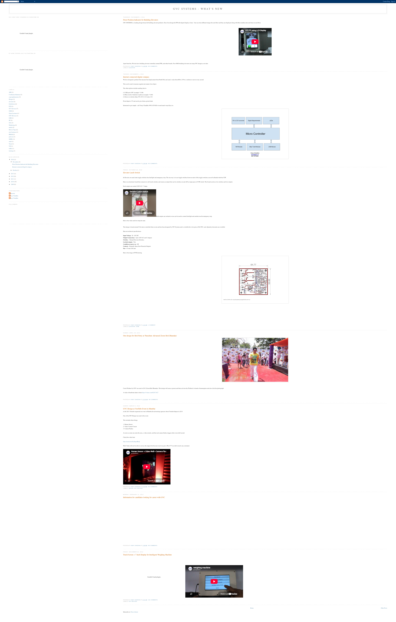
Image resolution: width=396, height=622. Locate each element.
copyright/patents (14, 97)
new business (12, 132)
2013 (12, 174)
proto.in (11, 137)
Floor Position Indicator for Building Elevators (140, 20)
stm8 (137, 326)
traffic (10, 148)
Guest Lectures (13, 113)
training (11, 151)
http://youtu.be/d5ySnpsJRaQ (131, 441)
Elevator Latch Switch (131, 172)
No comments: (153, 66)
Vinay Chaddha (13, 196)
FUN (10, 106)
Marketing (12, 125)
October (15, 170)
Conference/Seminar (14, 94)
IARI (10, 118)
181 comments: (153, 599)
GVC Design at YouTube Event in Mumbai (139, 408)
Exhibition (12, 104)
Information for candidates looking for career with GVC (144, 497)
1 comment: (152, 325)
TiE (10, 146)
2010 (12, 182)
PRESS (11, 134)
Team (10, 144)
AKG (10, 92)
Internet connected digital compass (136, 77)
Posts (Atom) (134, 612)
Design (131, 488)
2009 (12, 184)
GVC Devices (138, 488)
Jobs (10, 123)
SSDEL (11, 139)
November (16, 162)
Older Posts (384, 608)
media (10, 127)
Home (252, 608)
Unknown (12, 193)
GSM (10, 111)
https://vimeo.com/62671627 (150, 392)
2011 (12, 179)
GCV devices (133, 601)
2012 (12, 176)
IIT (10, 120)
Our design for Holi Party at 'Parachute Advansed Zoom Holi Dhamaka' (150, 335)
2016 (12, 159)
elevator (132, 67)
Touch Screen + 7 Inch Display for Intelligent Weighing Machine (147, 554)
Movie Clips (12, 130)
